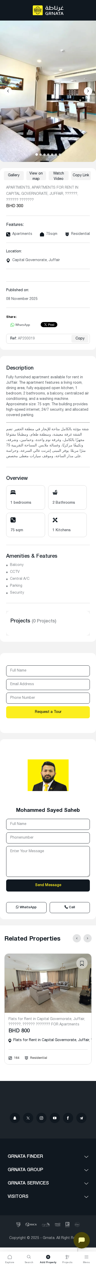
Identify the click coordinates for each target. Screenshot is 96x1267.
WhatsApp (28, 907)
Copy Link (81, 175)
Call (71, 907)
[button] (36, 154)
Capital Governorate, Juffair (36, 260)
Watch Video (58, 176)
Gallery (13, 175)
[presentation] (8, 91)
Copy (80, 339)
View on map (36, 176)
